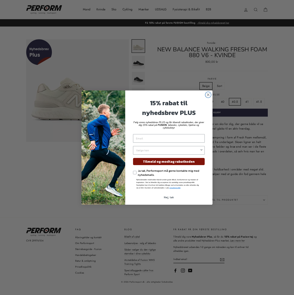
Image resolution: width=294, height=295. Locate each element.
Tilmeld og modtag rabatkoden (169, 161)
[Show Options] (201, 150)
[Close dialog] (208, 95)
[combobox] (168, 150)
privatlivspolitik (175, 188)
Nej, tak (169, 197)
